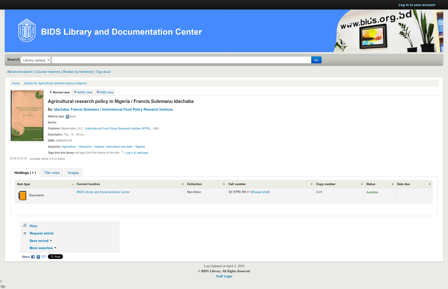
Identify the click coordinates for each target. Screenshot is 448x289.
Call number (237, 184)
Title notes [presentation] (52, 172)
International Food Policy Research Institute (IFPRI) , (119, 128)
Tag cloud (103, 71)
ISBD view (106, 92)
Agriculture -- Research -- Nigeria (83, 146)
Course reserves (48, 71)
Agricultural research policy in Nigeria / (56, 83)
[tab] (25, 172)
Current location (88, 184)
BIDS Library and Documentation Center (103, 192)
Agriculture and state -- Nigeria (125, 146)
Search (13, 59)
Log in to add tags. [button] (137, 152)
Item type (23, 184)
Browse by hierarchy (78, 71)
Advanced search (20, 71)
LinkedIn (38, 256)
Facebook (33, 256)
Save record (39, 240)
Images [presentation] (73, 172)
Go (316, 60)
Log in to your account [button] (417, 4)
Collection (194, 184)
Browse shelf (260, 192)
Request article (42, 233)
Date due (403, 184)
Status (370, 184)
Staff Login (224, 276)
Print (33, 226)
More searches (42, 247)
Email (43, 256)
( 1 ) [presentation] (25, 172)
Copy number (326, 184)
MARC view (84, 92)
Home (16, 83)
